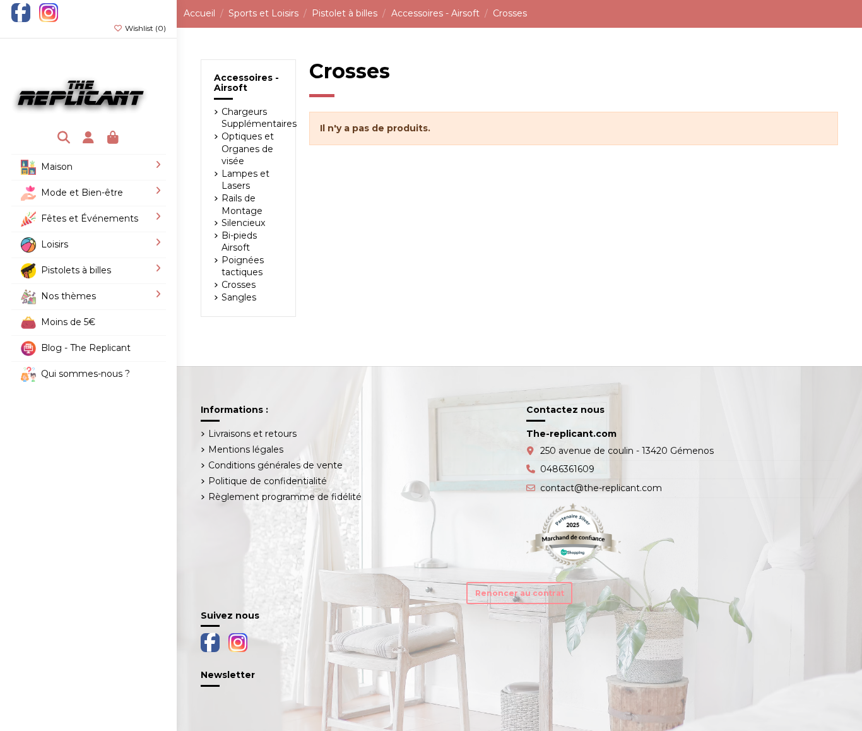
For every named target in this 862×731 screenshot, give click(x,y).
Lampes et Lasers (245, 180)
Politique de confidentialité (267, 481)
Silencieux (243, 223)
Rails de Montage (242, 205)
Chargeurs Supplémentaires (259, 118)
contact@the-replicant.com (601, 488)
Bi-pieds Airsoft (239, 242)
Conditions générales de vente (275, 465)
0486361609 (567, 469)
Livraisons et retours (252, 433)
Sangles (238, 297)
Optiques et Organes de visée (247, 149)
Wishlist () (144, 28)
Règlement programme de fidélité (285, 496)
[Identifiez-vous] (89, 138)
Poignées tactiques (242, 266)
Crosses (238, 284)
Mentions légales (245, 449)
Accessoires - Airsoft (246, 83)
